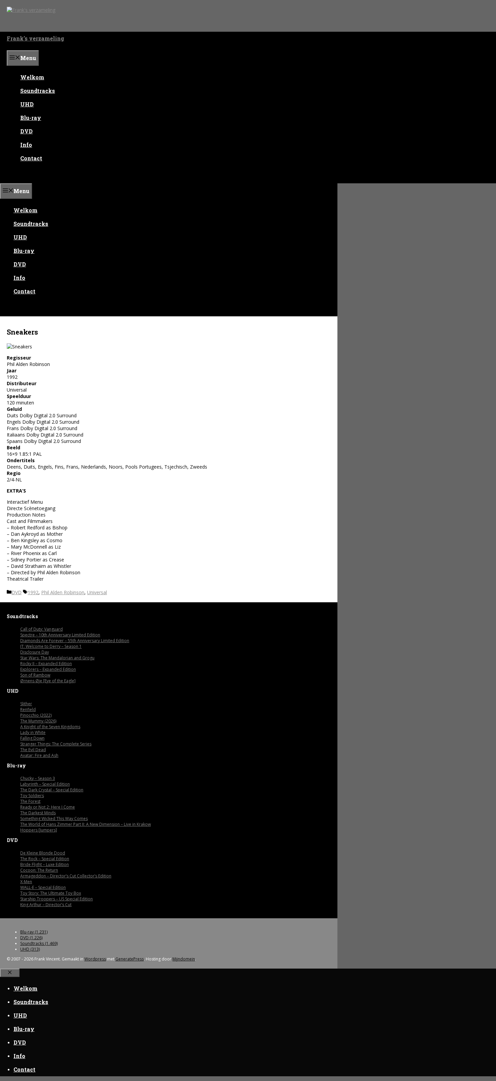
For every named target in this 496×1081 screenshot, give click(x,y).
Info (26, 144)
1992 (33, 592)
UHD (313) (30, 949)
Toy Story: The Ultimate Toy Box (50, 893)
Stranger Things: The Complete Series (55, 744)
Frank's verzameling (35, 38)
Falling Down (32, 738)
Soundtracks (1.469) (39, 943)
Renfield (28, 709)
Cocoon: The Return (39, 870)
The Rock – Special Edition (44, 859)
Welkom (32, 77)
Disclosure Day (34, 652)
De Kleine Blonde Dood (42, 853)
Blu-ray (30, 117)
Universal (97, 592)
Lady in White (33, 732)
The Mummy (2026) (38, 721)
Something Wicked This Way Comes (54, 818)
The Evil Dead (33, 750)
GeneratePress (129, 959)
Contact (31, 158)
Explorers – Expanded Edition (48, 669)
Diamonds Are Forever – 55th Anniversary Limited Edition (74, 640)
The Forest (30, 801)
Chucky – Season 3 (37, 778)
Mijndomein (183, 959)
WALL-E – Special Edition (43, 887)
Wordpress (95, 959)
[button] (12, 176)
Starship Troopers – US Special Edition (56, 899)
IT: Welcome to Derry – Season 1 (51, 646)
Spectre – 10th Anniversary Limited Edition (60, 635)
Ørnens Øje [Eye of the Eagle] (48, 681)
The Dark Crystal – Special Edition (51, 790)
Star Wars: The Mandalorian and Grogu (57, 658)
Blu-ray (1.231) (34, 932)
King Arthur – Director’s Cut (46, 904)
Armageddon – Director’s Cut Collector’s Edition (65, 876)
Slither (26, 704)
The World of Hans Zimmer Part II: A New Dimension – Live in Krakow (85, 824)
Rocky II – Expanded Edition (46, 663)
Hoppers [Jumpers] (38, 830)
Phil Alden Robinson (62, 592)
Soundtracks (37, 90)
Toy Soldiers (32, 795)
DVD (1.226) (31, 938)
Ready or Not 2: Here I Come (47, 807)
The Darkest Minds (38, 813)
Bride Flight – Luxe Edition (44, 864)
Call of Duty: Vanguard (41, 629)
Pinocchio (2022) (36, 715)
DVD (26, 131)
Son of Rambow (35, 675)
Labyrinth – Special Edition (45, 784)
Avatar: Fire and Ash (39, 755)
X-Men (26, 882)
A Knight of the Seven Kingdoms (50, 727)
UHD (27, 104)
